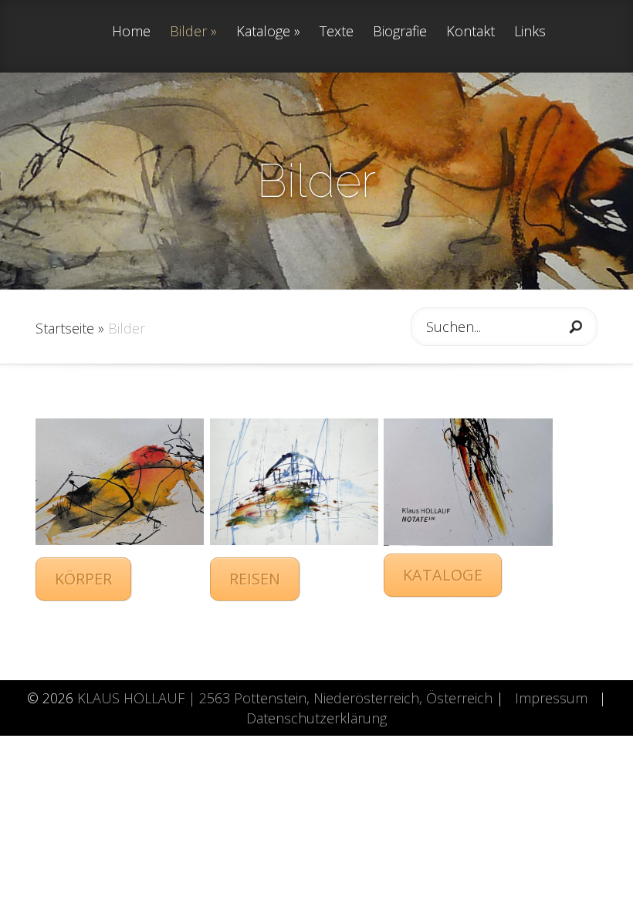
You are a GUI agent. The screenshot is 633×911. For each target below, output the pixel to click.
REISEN (254, 578)
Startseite (65, 328)
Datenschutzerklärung (316, 718)
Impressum (551, 698)
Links (530, 32)
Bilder (188, 32)
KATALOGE (442, 574)
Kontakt (470, 32)
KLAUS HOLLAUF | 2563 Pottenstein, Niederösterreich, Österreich (285, 698)
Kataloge (263, 32)
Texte (337, 32)
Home (131, 32)
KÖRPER (83, 578)
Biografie (400, 32)
